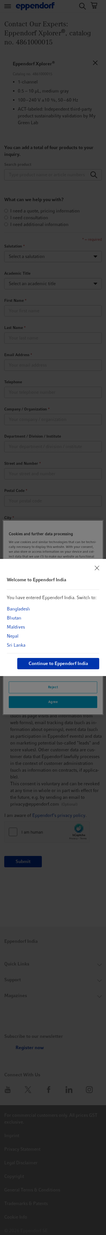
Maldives (16, 627)
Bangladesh (18, 609)
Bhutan (14, 618)
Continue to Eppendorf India (58, 663)
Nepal (12, 636)
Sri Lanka (16, 645)
